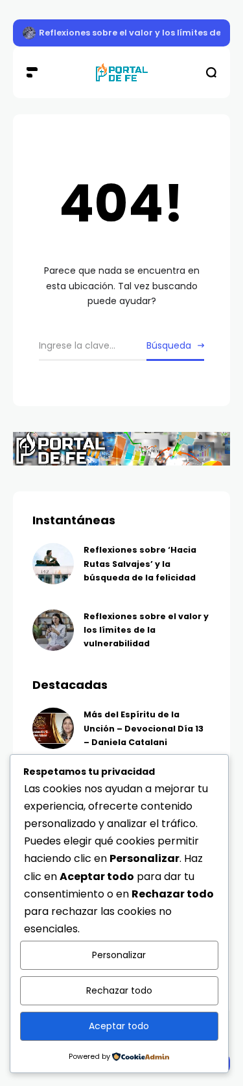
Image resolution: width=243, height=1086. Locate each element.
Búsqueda (168, 345)
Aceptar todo (119, 1025)
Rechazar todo (119, 990)
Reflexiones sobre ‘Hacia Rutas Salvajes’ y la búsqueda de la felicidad (140, 563)
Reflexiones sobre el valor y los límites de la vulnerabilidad (146, 630)
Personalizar (119, 954)
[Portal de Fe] (122, 72)
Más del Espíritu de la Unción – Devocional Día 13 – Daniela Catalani (143, 728)
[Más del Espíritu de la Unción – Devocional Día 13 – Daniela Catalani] (53, 728)
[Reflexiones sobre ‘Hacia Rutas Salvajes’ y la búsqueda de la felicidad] (53, 563)
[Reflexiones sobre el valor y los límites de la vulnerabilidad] (29, 32)
